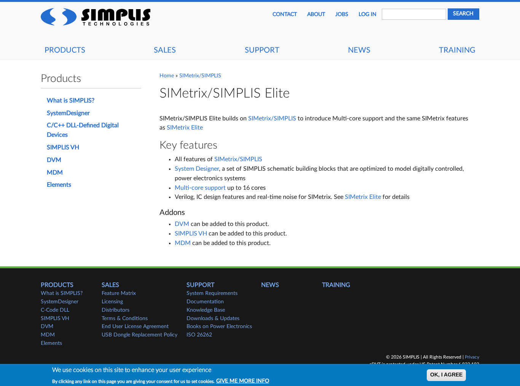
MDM (183, 243)
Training (457, 50)
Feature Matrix (119, 293)
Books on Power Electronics (219, 326)
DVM (182, 224)
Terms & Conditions (125, 318)
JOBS (341, 14)
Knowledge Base (206, 310)
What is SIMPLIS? (70, 101)
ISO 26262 (199, 335)
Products (65, 50)
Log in (367, 14)
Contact (285, 14)
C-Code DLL (55, 310)
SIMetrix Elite (185, 128)
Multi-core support (200, 188)
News (359, 50)
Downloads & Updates (213, 318)
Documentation (205, 301)
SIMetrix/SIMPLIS (200, 75)
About (316, 14)
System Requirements (212, 293)
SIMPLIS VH (191, 234)
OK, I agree (446, 375)
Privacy (472, 357)
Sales (165, 50)
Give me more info (242, 381)
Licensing (112, 301)
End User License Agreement (135, 326)
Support (262, 50)
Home (167, 75)
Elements (59, 185)
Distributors (115, 310)
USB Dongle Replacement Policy (139, 335)
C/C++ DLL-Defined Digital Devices (83, 130)
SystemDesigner (68, 113)
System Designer (197, 169)
